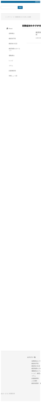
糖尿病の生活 (35, 366)
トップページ (8, 17)
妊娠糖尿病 (35, 378)
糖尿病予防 (35, 363)
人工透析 (34, 381)
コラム (33, 376)
